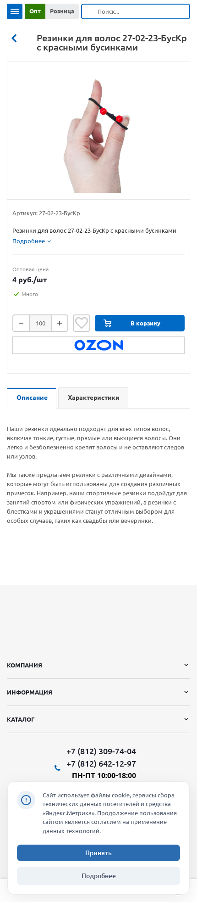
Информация (29, 692)
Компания (24, 665)
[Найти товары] (89, 11)
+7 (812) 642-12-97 (101, 763)
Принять (98, 853)
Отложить (81, 323)
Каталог (21, 719)
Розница (62, 11)
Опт (35, 11)
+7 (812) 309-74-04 (101, 751)
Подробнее (99, 876)
